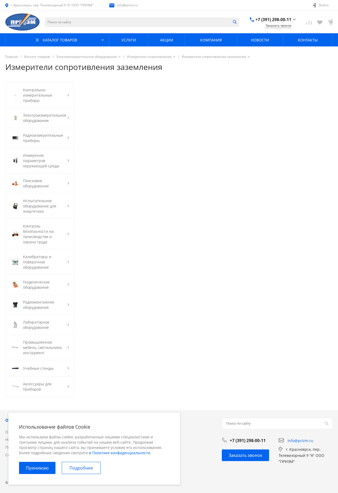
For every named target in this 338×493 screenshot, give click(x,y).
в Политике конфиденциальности (119, 452)
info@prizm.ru (127, 5)
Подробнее (81, 468)
